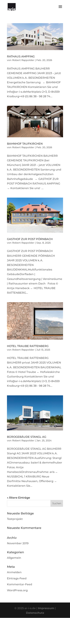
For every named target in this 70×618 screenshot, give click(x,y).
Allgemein (14, 557)
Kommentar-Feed (19, 584)
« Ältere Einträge (18, 497)
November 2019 (18, 543)
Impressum (46, 608)
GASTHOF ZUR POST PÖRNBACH (30, 239)
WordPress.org (17, 590)
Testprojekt (15, 519)
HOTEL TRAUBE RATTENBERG (28, 346)
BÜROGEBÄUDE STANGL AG (26, 436)
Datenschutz (35, 612)
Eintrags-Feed (17, 578)
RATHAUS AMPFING (21, 56)
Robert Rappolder (23, 60)
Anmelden (14, 572)
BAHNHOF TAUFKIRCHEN (25, 143)
